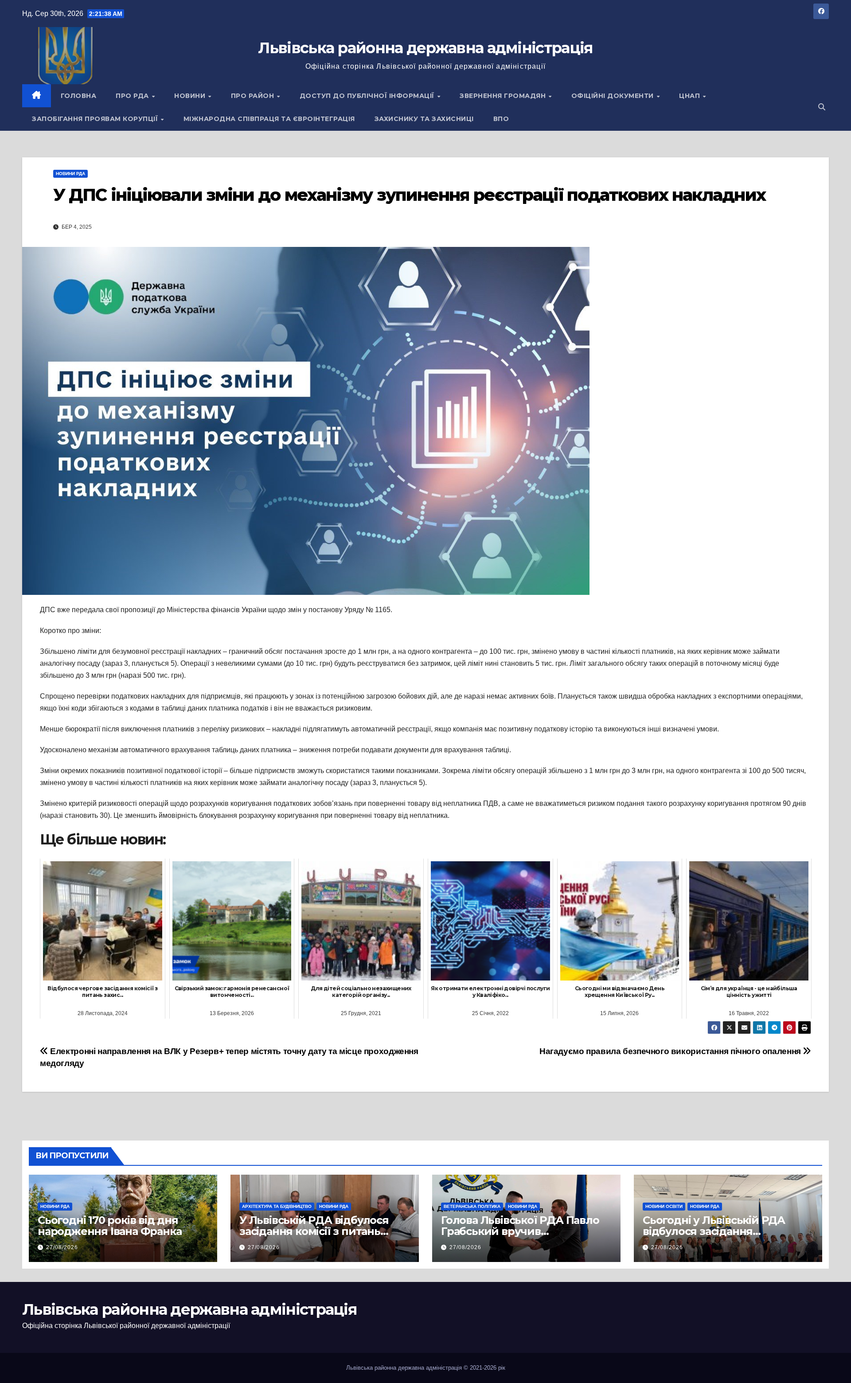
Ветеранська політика (472, 1206)
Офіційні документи (613, 96)
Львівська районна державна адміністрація (425, 48)
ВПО (501, 119)
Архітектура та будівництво (277, 1206)
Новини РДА (70, 173)
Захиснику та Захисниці (424, 119)
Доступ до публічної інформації (368, 96)
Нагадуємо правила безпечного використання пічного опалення (671, 1051)
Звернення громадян (504, 96)
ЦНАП (690, 96)
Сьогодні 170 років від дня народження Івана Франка (109, 1226)
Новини (190, 96)
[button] (821, 107)
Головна (79, 96)
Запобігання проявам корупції (96, 119)
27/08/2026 (62, 1247)
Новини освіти (664, 1206)
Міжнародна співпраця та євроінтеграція (269, 119)
